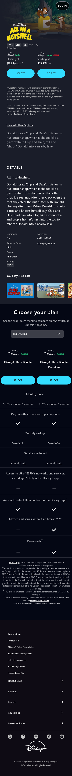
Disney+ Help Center (39, 600)
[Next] (66, 289)
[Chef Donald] (20, 290)
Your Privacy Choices (16, 666)
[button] (36, 681)
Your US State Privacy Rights (20, 654)
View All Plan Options (20, 125)
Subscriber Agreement (17, 660)
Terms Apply (14, 562)
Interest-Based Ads (16, 673)
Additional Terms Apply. (24, 114)
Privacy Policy (13, 641)
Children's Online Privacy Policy (21, 647)
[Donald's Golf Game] (50, 290)
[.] (10, 737)
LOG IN (62, 5)
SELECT (20, 73)
